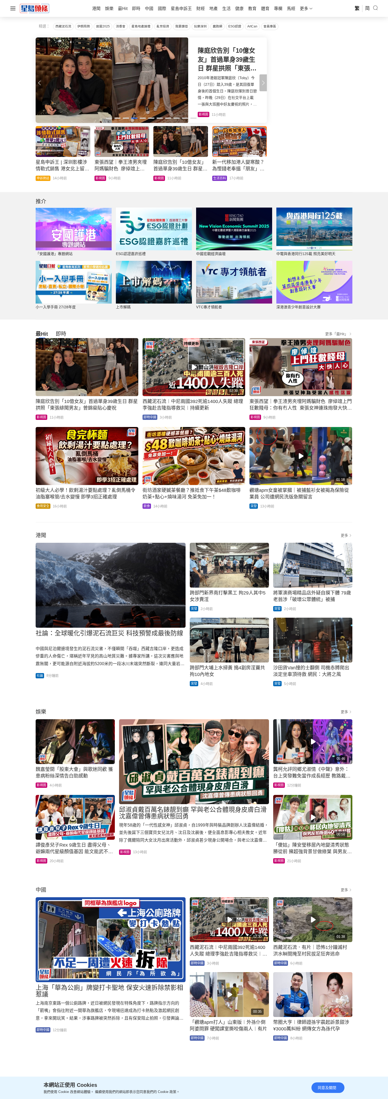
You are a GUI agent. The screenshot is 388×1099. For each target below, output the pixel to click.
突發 (253, 506)
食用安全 (43, 506)
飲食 (147, 506)
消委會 (120, 26)
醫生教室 (160, 178)
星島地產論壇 (140, 26)
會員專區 (269, 26)
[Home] (34, 8)
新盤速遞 (43, 178)
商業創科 (219, 178)
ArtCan (252, 26)
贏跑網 (217, 26)
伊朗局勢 (83, 26)
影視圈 (41, 417)
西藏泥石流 (63, 26)
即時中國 (102, 178)
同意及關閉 (327, 1088)
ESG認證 (234, 26)
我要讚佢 (181, 26)
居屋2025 (103, 26)
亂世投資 (163, 26)
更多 (344, 535)
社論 (40, 675)
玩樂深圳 (200, 26)
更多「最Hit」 (336, 334)
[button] (263, 82)
